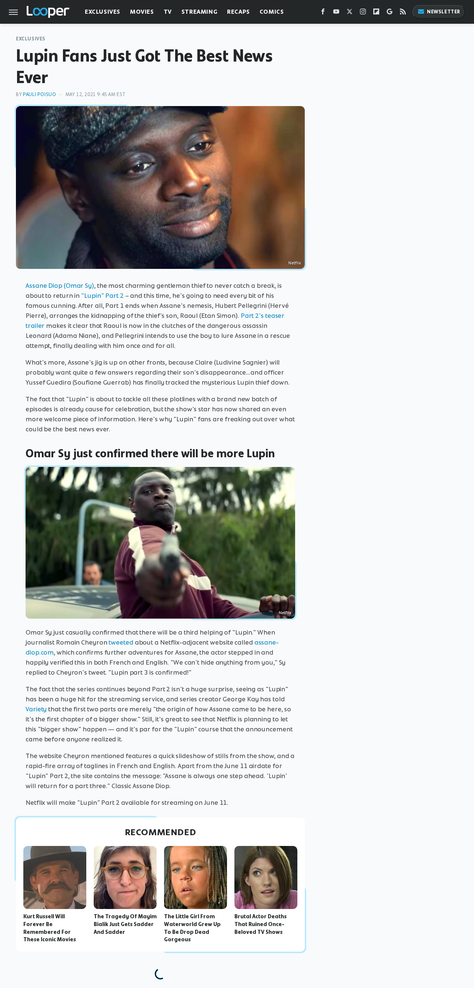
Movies (142, 12)
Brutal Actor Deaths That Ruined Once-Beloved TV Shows (260, 924)
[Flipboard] (376, 13)
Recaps (238, 12)
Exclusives (102, 12)
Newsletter (443, 12)
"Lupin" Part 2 (102, 295)
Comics (272, 12)
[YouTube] (336, 13)
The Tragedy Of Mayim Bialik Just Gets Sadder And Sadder (125, 924)
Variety (36, 709)
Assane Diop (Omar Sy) (60, 285)
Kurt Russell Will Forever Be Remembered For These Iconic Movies (49, 928)
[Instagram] (363, 13)
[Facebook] (323, 13)
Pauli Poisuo (39, 94)
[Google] (389, 13)
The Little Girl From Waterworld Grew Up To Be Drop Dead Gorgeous (192, 928)
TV (168, 12)
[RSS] (403, 13)
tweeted (121, 642)
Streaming (199, 12)
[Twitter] (349, 13)
